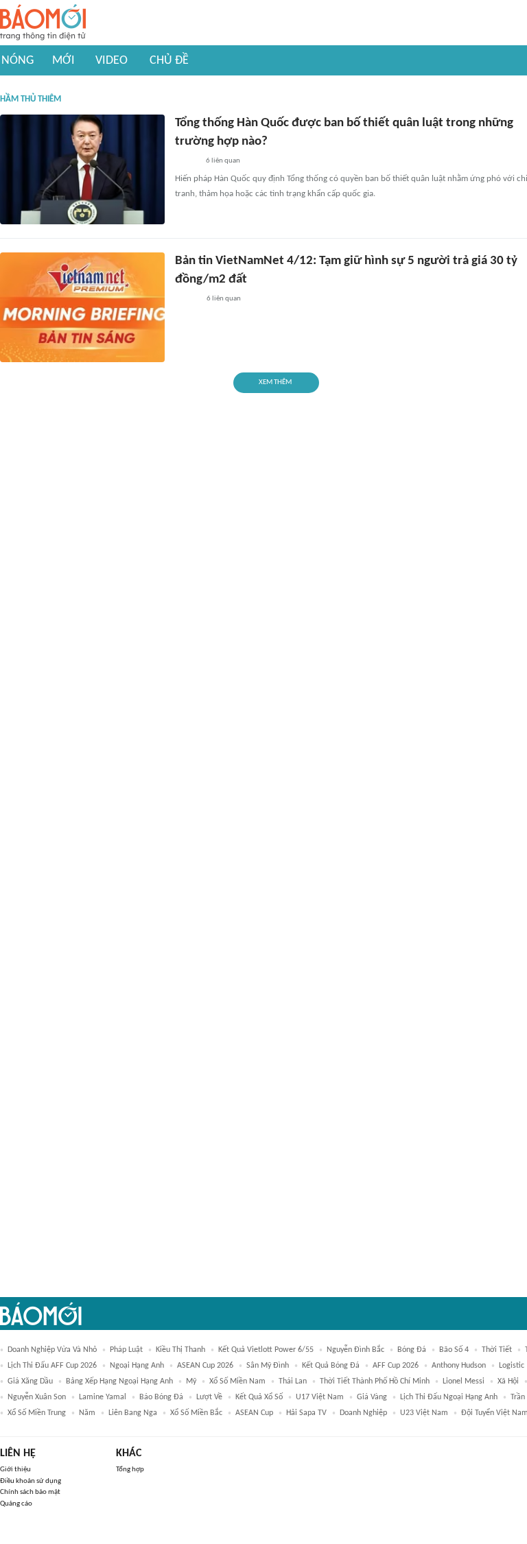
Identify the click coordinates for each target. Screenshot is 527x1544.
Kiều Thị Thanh (180, 1350)
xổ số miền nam (237, 1381)
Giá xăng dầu (30, 1381)
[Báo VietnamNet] (186, 299)
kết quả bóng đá (331, 1366)
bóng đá (411, 1350)
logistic (511, 1366)
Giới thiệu (15, 1469)
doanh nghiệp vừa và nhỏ (52, 1350)
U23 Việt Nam (424, 1413)
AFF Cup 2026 (396, 1366)
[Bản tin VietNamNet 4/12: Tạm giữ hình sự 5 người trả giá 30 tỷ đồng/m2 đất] (82, 307)
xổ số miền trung (37, 1413)
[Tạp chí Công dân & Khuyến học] (186, 161)
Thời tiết (497, 1350)
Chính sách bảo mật (30, 1492)
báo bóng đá (161, 1397)
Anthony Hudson (459, 1366)
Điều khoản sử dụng (30, 1481)
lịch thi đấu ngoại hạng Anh (448, 1397)
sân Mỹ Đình (267, 1366)
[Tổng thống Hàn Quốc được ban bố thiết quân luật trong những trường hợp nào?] (82, 169)
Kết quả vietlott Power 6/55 (266, 1350)
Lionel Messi (463, 1381)
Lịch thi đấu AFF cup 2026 (52, 1366)
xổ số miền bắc (196, 1413)
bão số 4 (454, 1350)
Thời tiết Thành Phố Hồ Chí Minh (375, 1381)
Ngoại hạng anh (137, 1366)
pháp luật (126, 1350)
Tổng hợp (130, 1469)
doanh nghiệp (363, 1413)
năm (87, 1413)
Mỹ (191, 1381)
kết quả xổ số (259, 1397)
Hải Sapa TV (306, 1413)
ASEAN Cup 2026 (205, 1366)
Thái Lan (293, 1381)
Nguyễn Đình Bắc (355, 1350)
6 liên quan (223, 161)
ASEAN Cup (254, 1413)
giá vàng (372, 1397)
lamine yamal (102, 1397)
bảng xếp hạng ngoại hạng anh (119, 1381)
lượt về (209, 1397)
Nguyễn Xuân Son (37, 1397)
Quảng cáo (16, 1504)
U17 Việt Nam (320, 1397)
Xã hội (508, 1381)
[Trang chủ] (43, 23)
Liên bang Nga (132, 1413)
